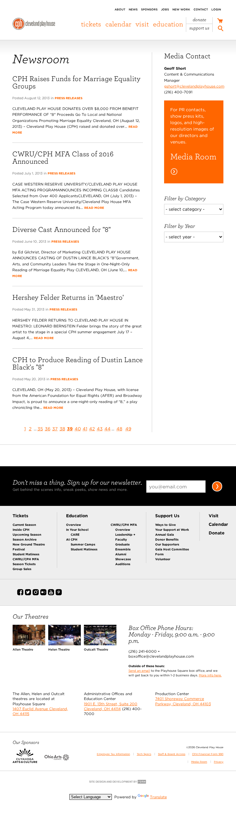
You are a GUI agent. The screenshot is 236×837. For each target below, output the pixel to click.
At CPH (71, 539)
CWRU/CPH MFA (26, 559)
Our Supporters (167, 544)
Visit (142, 24)
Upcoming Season (27, 534)
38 (62, 428)
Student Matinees (26, 554)
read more (94, 207)
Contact (201, 9)
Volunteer (162, 559)
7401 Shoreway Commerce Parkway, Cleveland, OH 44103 (183, 701)
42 (92, 428)
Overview (73, 524)
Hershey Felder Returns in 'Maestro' (68, 297)
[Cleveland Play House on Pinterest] (59, 594)
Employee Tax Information (113, 754)
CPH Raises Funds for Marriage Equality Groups (76, 82)
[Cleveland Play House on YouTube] (51, 594)
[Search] (220, 29)
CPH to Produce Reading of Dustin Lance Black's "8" (77, 363)
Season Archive (25, 539)
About (120, 9)
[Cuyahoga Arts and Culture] (25, 759)
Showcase (123, 559)
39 (70, 428)
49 (128, 428)
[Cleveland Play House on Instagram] (36, 594)
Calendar (118, 24)
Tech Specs (144, 754)
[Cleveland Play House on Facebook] (20, 594)
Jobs (165, 9)
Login (216, 9)
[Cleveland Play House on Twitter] (28, 594)
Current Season (24, 524)
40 (78, 428)
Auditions (122, 564)
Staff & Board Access (171, 754)
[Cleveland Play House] (34, 25)
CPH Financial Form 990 (207, 754)
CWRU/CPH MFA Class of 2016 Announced (62, 157)
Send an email (139, 670)
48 (119, 428)
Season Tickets (24, 564)
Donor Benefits (167, 539)
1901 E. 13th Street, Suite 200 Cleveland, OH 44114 (110, 706)
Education (168, 24)
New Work (181, 9)
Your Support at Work (172, 529)
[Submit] (217, 490)
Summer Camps (83, 544)
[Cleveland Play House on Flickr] (43, 594)
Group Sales (22, 569)
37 (55, 428)
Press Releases (68, 98)
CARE (75, 534)
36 (47, 428)
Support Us (199, 28)
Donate (199, 19)
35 (40, 428)
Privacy (218, 761)
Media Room (199, 761)
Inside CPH (21, 529)
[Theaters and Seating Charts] (29, 644)
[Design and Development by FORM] (118, 783)
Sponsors (149, 9)
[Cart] (220, 21)
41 (85, 428)
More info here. (210, 675)
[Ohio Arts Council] (57, 759)
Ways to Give (165, 524)
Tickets (91, 24)
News (133, 9)
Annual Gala (164, 534)
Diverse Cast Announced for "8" (61, 229)
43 (100, 428)
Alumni (120, 554)
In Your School (77, 529)
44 (107, 428)
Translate (158, 797)
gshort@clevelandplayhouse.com (194, 86)
